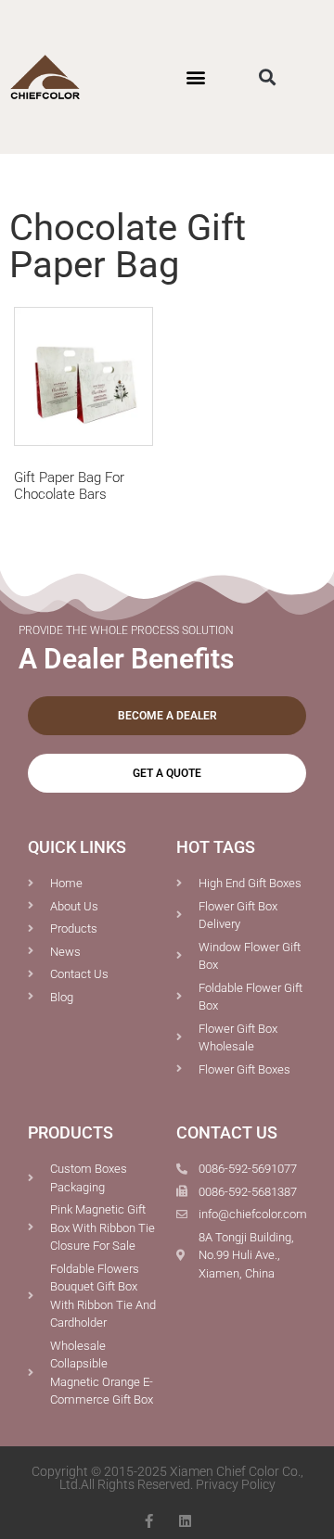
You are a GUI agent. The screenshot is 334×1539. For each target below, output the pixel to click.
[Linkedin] (185, 1521)
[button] (195, 77)
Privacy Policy (236, 1484)
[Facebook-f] (149, 1521)
